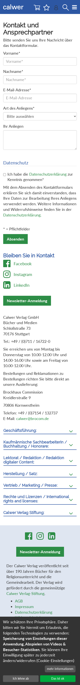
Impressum (24, 606)
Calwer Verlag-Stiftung (25, 593)
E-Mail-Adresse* (17, 89)
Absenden (15, 239)
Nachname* (13, 71)
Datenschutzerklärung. (22, 215)
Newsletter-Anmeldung (27, 300)
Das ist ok (57, 678)
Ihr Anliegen (13, 126)
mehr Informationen (60, 669)
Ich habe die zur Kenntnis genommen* (40, 177)
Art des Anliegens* (19, 108)
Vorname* (11, 53)
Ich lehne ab (21, 678)
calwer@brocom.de (32, 418)
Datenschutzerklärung (48, 174)
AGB (19, 601)
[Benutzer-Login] (56, 8)
